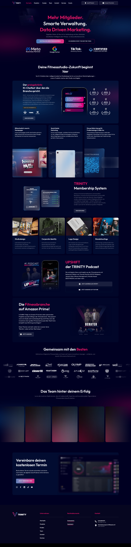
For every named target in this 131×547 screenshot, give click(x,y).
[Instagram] (17, 487)
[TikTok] (28, 487)
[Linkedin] (25, 487)
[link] (19, 514)
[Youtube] (32, 487)
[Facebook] (21, 487)
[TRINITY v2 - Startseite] (16, 3)
